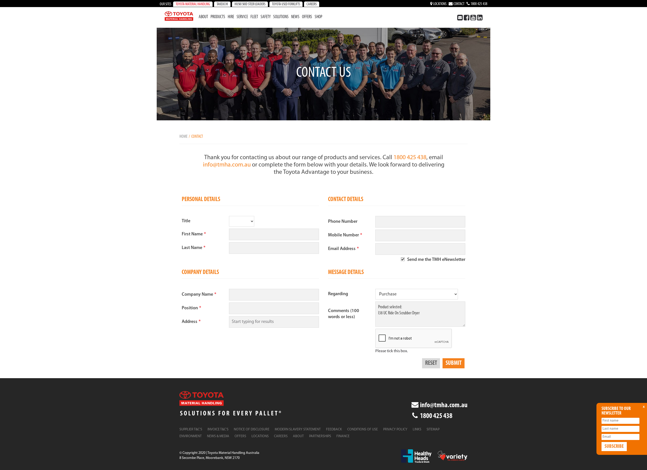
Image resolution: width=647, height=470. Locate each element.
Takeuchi (222, 4)
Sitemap (433, 429)
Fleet (254, 17)
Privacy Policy (395, 429)
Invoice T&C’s (217, 429)
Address (191, 322)
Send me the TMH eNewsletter (436, 260)
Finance (343, 436)
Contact (459, 4)
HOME (183, 136)
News (295, 17)
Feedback (334, 429)
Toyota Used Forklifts (286, 4)
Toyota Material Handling (193, 4)
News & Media (218, 436)
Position (191, 308)
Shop (318, 17)
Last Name (193, 248)
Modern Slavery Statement (298, 429)
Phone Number (342, 221)
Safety (266, 17)
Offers (307, 17)
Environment (190, 436)
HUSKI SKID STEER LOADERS (250, 4)
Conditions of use (362, 429)
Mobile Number (345, 235)
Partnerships (320, 436)
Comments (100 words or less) (343, 314)
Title (186, 221)
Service (242, 17)
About (203, 17)
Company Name (199, 294)
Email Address (343, 249)
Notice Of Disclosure (251, 429)
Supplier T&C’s (190, 429)
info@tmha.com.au (227, 165)
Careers (312, 4)
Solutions (281, 17)
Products (218, 17)
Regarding (338, 294)
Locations (439, 4)
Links (417, 429)
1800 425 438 (478, 4)
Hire (231, 17)
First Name (194, 234)
